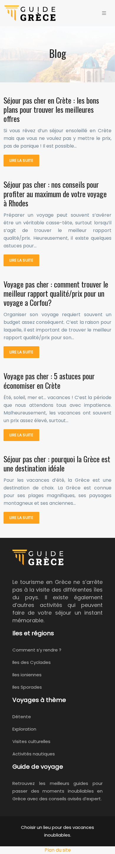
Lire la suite (21, 160)
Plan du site (58, 850)
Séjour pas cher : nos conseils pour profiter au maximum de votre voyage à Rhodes (55, 193)
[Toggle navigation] (104, 13)
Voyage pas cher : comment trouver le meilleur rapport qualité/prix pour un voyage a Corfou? (56, 293)
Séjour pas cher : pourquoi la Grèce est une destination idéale (57, 463)
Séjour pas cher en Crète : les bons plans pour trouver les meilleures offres (51, 109)
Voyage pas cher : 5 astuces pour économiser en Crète (49, 380)
